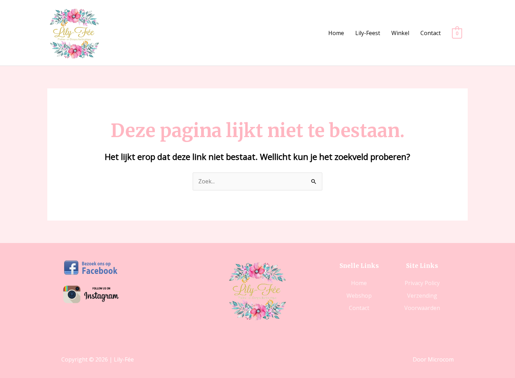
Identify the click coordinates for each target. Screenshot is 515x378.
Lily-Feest (367, 33)
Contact (430, 33)
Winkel (400, 33)
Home (336, 33)
